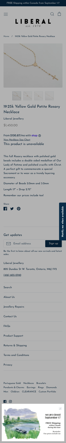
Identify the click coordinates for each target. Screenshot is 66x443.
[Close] (60, 408)
